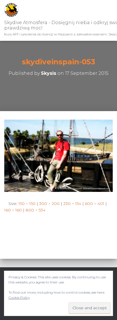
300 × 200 (49, 203)
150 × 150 (26, 203)
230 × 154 (72, 203)
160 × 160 (13, 210)
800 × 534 (35, 210)
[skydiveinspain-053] (58, 155)
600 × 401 (94, 203)
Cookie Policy (19, 297)
